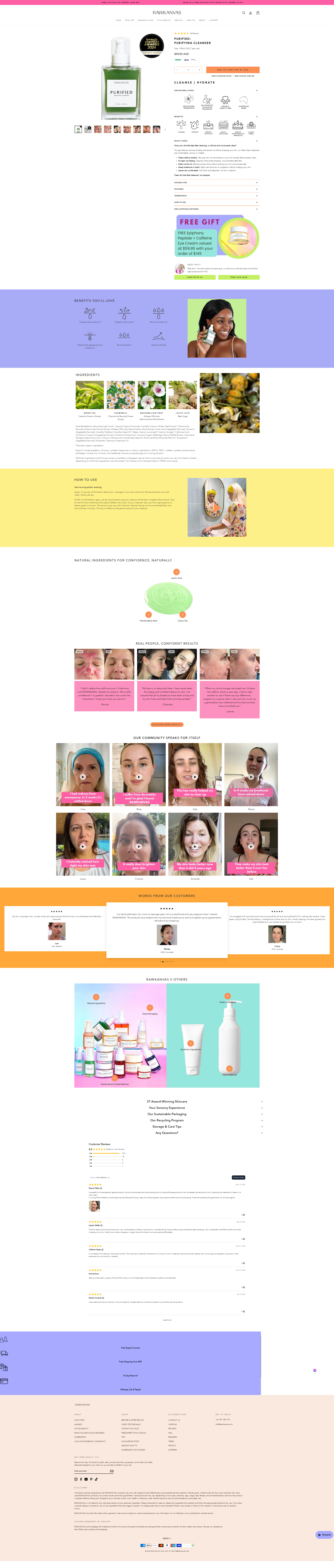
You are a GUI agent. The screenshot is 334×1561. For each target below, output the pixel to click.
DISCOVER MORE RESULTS (167, 724)
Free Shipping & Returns (186, 209)
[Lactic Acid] (176, 572)
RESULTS (179, 20)
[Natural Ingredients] (96, 997)
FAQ (170, 1433)
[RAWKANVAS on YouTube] (86, 1479)
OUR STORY (79, 1420)
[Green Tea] (182, 614)
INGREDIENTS (80, 1437)
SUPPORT (213, 20)
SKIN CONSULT (164, 20)
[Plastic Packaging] (227, 996)
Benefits (178, 117)
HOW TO (191, 20)
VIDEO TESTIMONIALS (131, 1424)
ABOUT (202, 20)
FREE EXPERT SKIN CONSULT (133, 1433)
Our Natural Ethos (184, 90)
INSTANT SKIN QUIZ (130, 1429)
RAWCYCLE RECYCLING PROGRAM (89, 1433)
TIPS (123, 1437)
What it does (180, 141)
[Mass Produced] (229, 1068)
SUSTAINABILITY (81, 1429)
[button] (314, 1371)
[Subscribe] (112, 1471)
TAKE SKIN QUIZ (238, 277)
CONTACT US (174, 1420)
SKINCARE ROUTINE (130, 1441)
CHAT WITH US (195, 277)
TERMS (171, 1441)
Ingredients (180, 196)
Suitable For (180, 183)
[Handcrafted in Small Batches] (114, 1078)
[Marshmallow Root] (148, 614)
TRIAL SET (129, 20)
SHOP (118, 20)
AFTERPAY (172, 1450)
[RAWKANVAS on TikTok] (96, 1479)
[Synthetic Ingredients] (190, 1043)
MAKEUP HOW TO (129, 1445)
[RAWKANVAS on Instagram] (75, 1479)
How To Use (180, 202)
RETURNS (172, 1429)
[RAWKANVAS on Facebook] (81, 1479)
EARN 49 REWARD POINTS (222, 76)
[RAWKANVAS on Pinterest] (91, 1479)
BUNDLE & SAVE (145, 20)
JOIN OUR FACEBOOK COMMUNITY (90, 1441)
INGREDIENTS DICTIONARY (133, 1450)
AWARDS (78, 1424)
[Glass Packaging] (150, 1007)
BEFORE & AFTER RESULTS (132, 1420)
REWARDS (172, 1437)
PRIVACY (172, 1445)
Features (178, 189)
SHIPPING (172, 1424)
